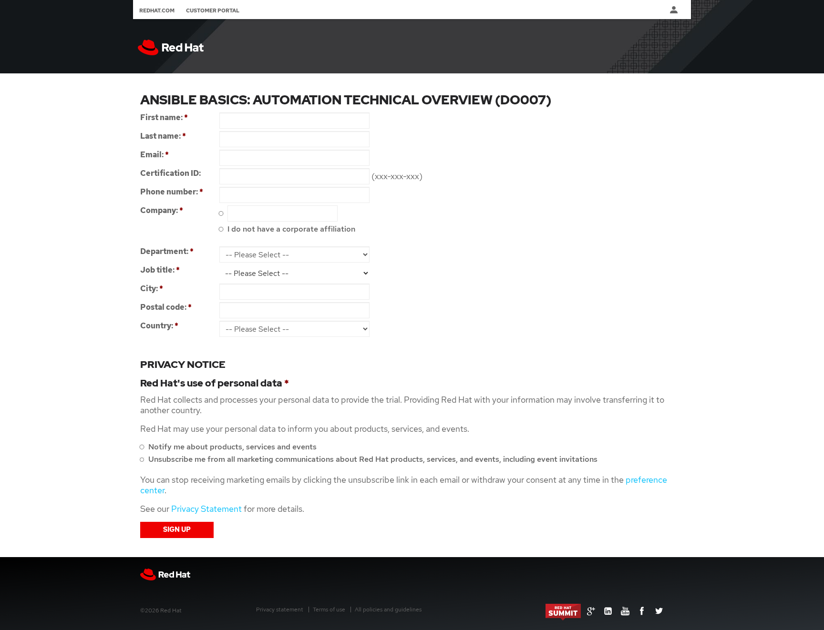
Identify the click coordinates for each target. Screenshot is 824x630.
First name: (164, 117)
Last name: (163, 136)
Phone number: (171, 192)
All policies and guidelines (388, 609)
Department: (167, 251)
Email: (154, 155)
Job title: (160, 270)
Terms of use (329, 609)
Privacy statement (279, 609)
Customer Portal (212, 10)
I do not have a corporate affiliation (290, 229)
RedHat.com (157, 10)
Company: (161, 210)
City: (151, 289)
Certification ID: (170, 173)
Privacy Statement (206, 508)
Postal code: (166, 307)
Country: (159, 326)
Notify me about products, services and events (231, 447)
